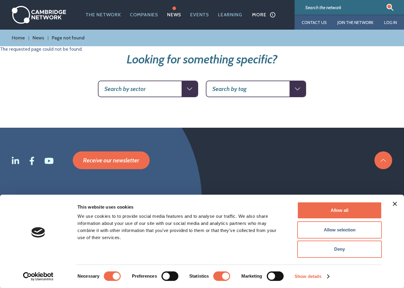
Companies (144, 14)
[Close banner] (395, 204)
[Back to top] (383, 160)
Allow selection (339, 229)
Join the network (355, 22)
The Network (103, 14)
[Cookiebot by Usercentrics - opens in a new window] (38, 276)
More (259, 14)
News (174, 14)
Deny (339, 249)
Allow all (339, 210)
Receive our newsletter (111, 160)
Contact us (314, 22)
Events (199, 14)
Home (18, 38)
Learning (230, 14)
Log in (390, 22)
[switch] (169, 276)
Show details (308, 276)
